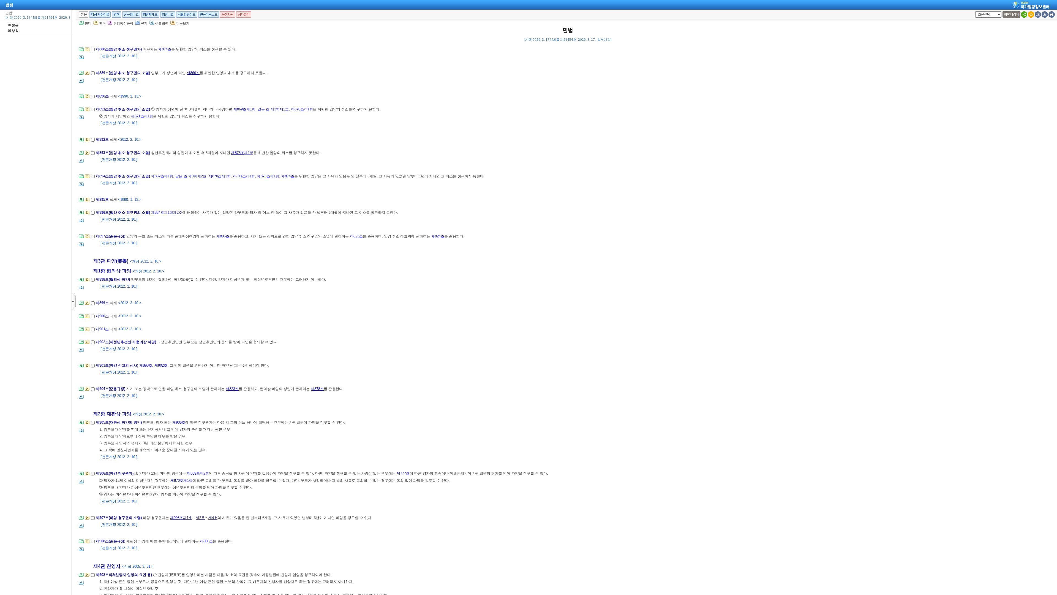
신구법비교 (131, 14)
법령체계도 (150, 14)
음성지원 (227, 14)
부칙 (15, 31)
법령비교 (167, 14)
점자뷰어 (243, 14)
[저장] (1045, 14)
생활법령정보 (186, 14)
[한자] (1038, 14)
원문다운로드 (208, 14)
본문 (15, 25)
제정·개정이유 (100, 14)
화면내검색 (1011, 14)
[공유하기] (1024, 14)
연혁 (116, 14)
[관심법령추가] (1031, 14)
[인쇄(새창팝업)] (1051, 14)
